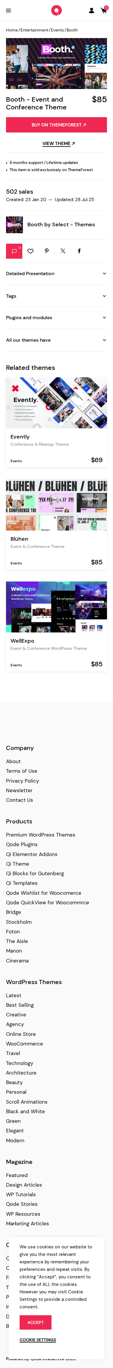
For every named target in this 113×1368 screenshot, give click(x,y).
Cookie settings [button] (38, 1340)
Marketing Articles (27, 1223)
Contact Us (19, 800)
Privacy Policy (22, 781)
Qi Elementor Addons (32, 854)
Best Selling (20, 1005)
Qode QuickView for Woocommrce (47, 902)
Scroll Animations (27, 1102)
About (13, 761)
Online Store (21, 1034)
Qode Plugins (22, 844)
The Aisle (17, 941)
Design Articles (24, 1185)
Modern (15, 1140)
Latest (13, 995)
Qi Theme (17, 864)
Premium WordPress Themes (40, 834)
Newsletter (19, 790)
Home (12, 30)
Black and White (25, 1111)
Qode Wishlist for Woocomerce (43, 893)
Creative (16, 1014)
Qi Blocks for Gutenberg (35, 873)
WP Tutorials (21, 1194)
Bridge (13, 912)
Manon (14, 950)
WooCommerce (24, 1043)
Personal (16, 1092)
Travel (13, 1053)
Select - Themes (73, 224)
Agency (15, 1024)
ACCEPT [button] (35, 1322)
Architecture (21, 1072)
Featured (17, 1175)
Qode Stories (22, 1204)
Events (57, 30)
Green (13, 1121)
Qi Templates (22, 883)
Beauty (14, 1082)
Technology (19, 1063)
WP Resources (23, 1214)
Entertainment (34, 30)
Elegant (15, 1130)
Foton (13, 931)
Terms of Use (21, 771)
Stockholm (19, 922)
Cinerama (17, 960)
